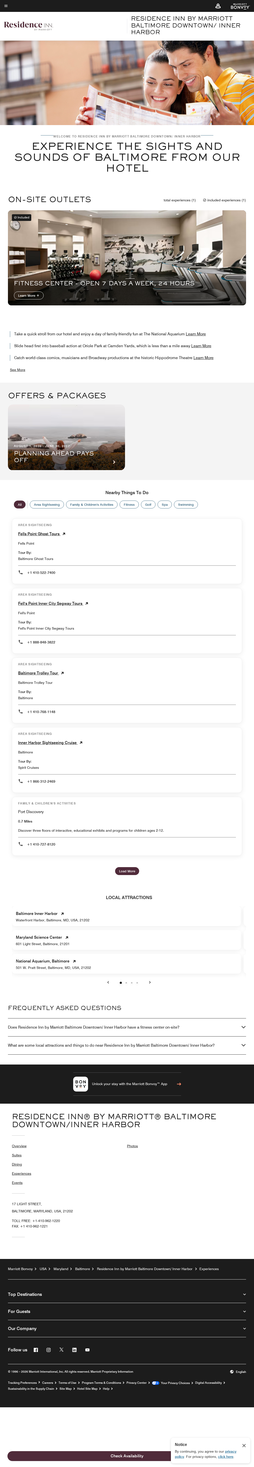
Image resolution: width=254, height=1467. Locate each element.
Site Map (66, 1388)
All (20, 505)
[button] (218, 6)
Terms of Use (67, 1383)
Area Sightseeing (47, 505)
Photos (132, 1146)
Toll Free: (36, 1221)
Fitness (129, 505)
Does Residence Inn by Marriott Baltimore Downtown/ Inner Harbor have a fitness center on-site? (93, 1027)
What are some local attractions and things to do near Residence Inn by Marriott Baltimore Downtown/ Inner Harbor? (111, 1045)
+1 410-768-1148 (41, 712)
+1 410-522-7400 (41, 573)
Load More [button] (127, 871)
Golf (148, 505)
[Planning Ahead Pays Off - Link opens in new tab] (66, 437)
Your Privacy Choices (174, 1383)
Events (17, 1183)
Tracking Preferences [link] (22, 1383)
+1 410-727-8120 (41, 844)
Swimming (186, 505)
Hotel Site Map (87, 1388)
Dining (17, 1164)
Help (106, 1388)
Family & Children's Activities (91, 505)
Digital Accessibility (208, 1383)
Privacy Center (137, 1383)
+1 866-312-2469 (41, 781)
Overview (19, 1146)
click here (225, 1457)
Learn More (27, 295)
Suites (17, 1155)
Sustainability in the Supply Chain (31, 1388)
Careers (47, 1383)
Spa (165, 505)
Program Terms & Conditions (101, 1383)
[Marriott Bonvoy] (237, 6)
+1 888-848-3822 (41, 642)
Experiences (21, 1173)
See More (17, 370)
